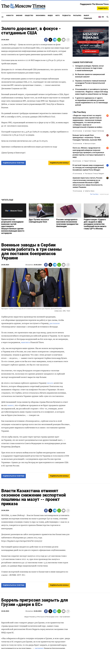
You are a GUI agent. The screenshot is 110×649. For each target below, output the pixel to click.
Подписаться (55, 337)
